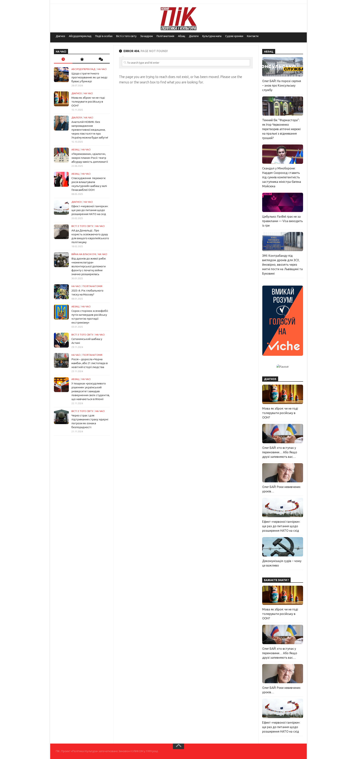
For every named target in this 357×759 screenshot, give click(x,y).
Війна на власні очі (83, 254)
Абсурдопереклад (80, 36)
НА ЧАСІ (102, 69)
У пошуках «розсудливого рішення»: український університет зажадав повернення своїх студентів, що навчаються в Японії (90, 391)
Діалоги (194, 36)
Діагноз (60, 36)
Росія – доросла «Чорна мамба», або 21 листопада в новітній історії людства (89, 363)
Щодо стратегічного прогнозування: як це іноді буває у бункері (89, 77)
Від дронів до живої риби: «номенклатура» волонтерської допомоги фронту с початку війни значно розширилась (88, 266)
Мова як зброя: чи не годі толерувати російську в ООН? (88, 101)
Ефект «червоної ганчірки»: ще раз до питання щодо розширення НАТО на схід (89, 210)
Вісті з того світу (126, 36)
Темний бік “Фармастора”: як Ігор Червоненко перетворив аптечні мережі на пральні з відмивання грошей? (281, 129)
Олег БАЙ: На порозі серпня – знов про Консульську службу (281, 85)
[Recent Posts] (63, 59)
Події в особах (103, 36)
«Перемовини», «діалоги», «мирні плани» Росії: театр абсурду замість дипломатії (89, 157)
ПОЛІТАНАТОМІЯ (92, 286)
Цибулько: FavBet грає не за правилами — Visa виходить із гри (282, 221)
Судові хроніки (234, 36)
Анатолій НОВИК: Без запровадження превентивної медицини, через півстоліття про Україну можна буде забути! (89, 129)
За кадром (146, 36)
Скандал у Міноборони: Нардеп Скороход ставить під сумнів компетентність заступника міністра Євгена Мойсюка (281, 177)
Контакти (252, 36)
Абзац (181, 36)
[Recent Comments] (100, 59)
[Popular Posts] (82, 59)
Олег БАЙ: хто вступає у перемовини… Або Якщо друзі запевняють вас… (279, 452)
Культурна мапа (211, 36)
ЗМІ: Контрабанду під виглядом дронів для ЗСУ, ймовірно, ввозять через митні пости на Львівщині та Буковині (282, 264)
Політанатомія (165, 36)
